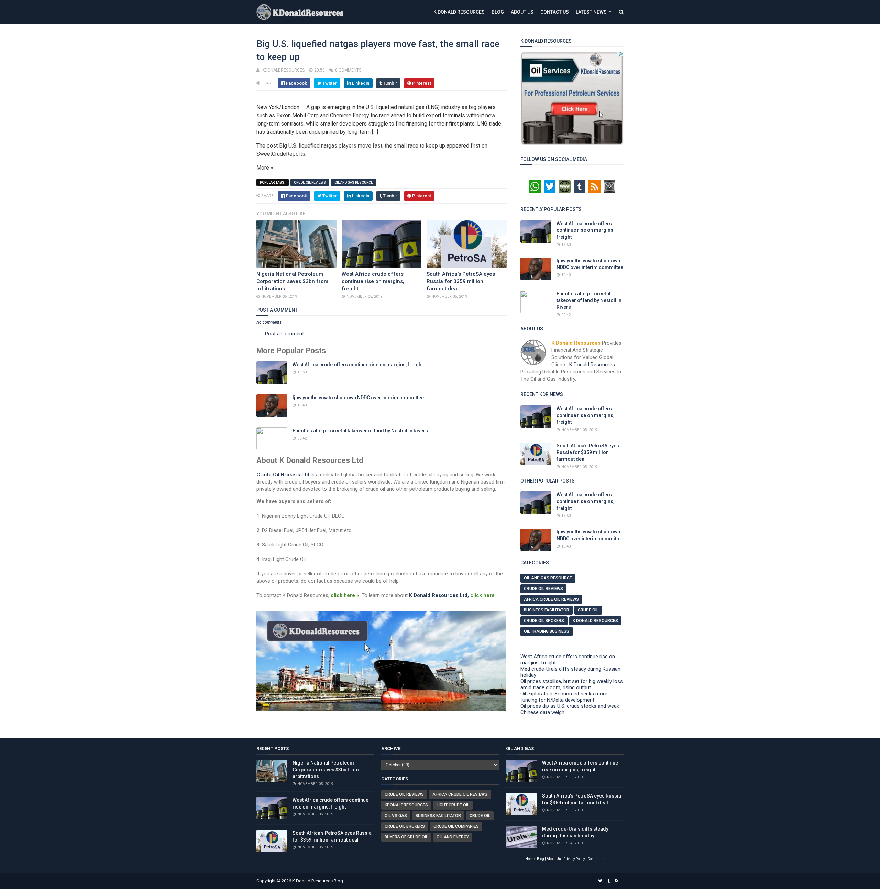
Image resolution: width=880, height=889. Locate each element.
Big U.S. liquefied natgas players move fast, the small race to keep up (362, 145)
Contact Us (554, 12)
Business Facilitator (546, 610)
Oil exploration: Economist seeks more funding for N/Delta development (563, 697)
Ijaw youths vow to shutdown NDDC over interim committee (358, 397)
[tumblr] (609, 881)
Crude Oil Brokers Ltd (282, 474)
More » (264, 167)
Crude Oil (588, 610)
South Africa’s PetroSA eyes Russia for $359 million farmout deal (461, 281)
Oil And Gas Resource (353, 182)
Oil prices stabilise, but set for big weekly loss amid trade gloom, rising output (571, 684)
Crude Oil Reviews (310, 182)
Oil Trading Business (546, 631)
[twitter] (600, 881)
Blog (498, 12)
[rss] (616, 881)
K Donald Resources (459, 12)
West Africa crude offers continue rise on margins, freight (373, 281)
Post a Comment (284, 333)
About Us (522, 12)
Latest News (591, 12)
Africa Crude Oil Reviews (551, 599)
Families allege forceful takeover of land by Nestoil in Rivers (360, 430)
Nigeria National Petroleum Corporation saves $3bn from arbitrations (292, 281)
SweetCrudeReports (280, 154)
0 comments (348, 70)
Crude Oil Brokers (544, 620)
